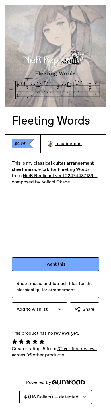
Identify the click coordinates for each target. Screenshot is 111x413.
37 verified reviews (77, 348)
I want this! (55, 264)
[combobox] (39, 309)
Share (88, 309)
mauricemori (69, 143)
